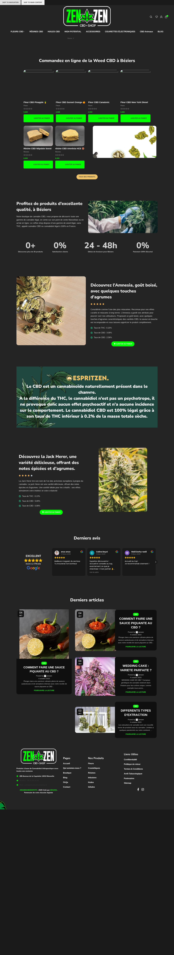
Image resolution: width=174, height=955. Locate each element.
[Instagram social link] (142, 783)
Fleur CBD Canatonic (98, 102)
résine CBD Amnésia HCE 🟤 (69, 148)
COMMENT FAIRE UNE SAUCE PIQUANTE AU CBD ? (135, 617)
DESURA (53, 784)
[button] (39, 118)
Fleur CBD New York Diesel (134, 102)
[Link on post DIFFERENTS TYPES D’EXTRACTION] (96, 714)
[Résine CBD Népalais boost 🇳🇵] (38, 136)
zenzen (49, 670)
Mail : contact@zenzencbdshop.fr (33, 779)
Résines (26, 152)
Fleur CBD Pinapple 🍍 (35, 102)
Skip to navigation (10, 2)
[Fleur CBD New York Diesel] (135, 85)
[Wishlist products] (156, 16)
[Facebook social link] (138, 783)
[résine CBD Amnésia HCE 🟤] (70, 136)
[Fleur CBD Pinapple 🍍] (39, 85)
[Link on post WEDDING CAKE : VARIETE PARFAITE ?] (96, 670)
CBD (44, 657)
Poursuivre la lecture (44, 684)
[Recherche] (151, 16)
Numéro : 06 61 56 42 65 (29, 775)
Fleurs (26, 105)
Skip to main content (33, 2)
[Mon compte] (161, 16)
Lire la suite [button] (94, 566)
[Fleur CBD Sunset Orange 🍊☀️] (71, 85)
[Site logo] (87, 17)
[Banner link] (124, 142)
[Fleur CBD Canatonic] (103, 85)
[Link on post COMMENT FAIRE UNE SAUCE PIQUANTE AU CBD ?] (44, 628)
